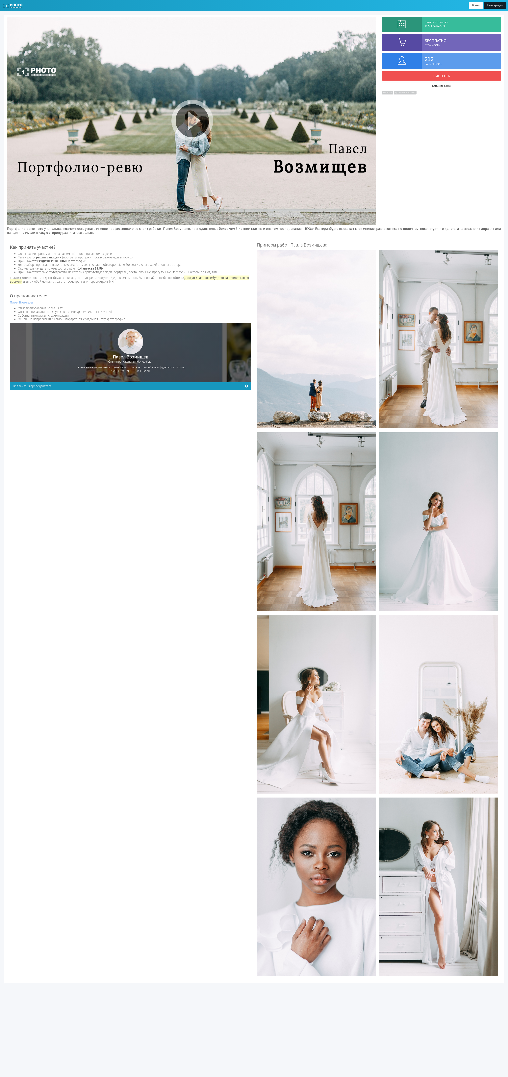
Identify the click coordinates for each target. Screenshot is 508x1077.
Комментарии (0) (441, 86)
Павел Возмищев (22, 302)
